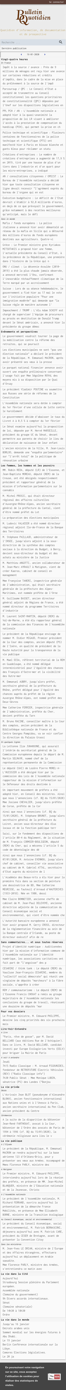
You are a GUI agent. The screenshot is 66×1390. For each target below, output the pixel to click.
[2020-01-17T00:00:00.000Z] (45, 54)
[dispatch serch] (61, 42)
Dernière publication (14, 48)
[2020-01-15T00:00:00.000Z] (21, 54)
